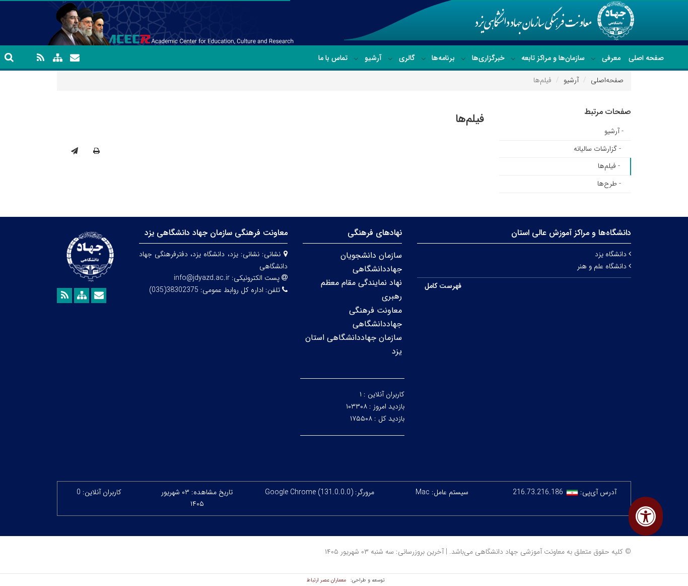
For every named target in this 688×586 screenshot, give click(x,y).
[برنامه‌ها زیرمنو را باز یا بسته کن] (423, 58)
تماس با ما (333, 58)
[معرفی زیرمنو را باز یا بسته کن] (593, 58)
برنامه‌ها (443, 58)
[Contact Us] (74, 58)
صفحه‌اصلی (607, 80)
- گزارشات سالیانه (597, 148)
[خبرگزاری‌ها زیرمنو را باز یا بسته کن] (463, 58)
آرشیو (373, 58)
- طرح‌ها (609, 183)
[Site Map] (57, 58)
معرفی (611, 58)
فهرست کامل (443, 285)
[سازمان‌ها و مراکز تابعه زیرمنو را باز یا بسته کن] (513, 58)
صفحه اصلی (646, 58)
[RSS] (40, 58)
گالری (407, 58)
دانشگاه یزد (612, 254)
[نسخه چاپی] (96, 151)
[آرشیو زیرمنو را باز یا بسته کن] (356, 58)
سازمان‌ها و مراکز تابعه (553, 58)
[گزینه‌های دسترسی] (646, 516)
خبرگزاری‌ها (488, 58)
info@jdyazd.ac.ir (202, 277)
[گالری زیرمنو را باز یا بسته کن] (390, 58)
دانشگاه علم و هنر (603, 266)
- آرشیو (614, 131)
